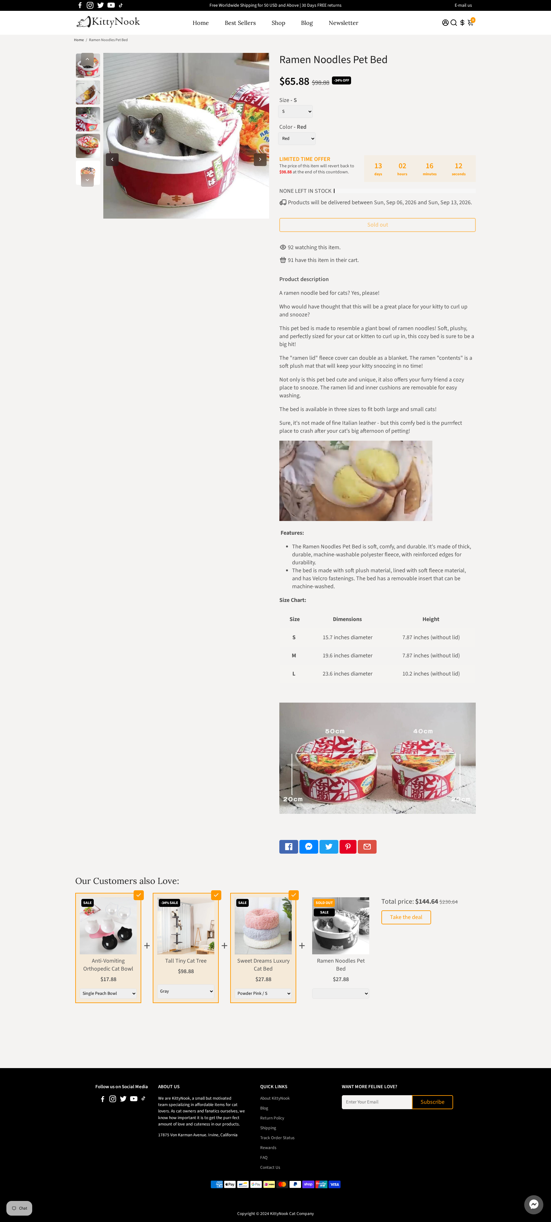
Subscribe (432, 1102)
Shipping (268, 1128)
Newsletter (343, 22)
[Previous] (87, 59)
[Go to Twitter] (101, 5)
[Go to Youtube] (111, 5)
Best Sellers (240, 22)
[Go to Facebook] (80, 5)
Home (201, 22)
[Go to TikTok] (121, 5)
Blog (307, 22)
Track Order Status (277, 1138)
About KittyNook (275, 1098)
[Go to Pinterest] (348, 847)
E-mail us (463, 5)
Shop (278, 22)
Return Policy (272, 1118)
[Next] (87, 180)
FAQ (264, 1157)
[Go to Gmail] (367, 847)
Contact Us (270, 1167)
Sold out (377, 225)
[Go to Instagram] (90, 5)
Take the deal (406, 917)
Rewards (268, 1148)
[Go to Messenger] (308, 847)
